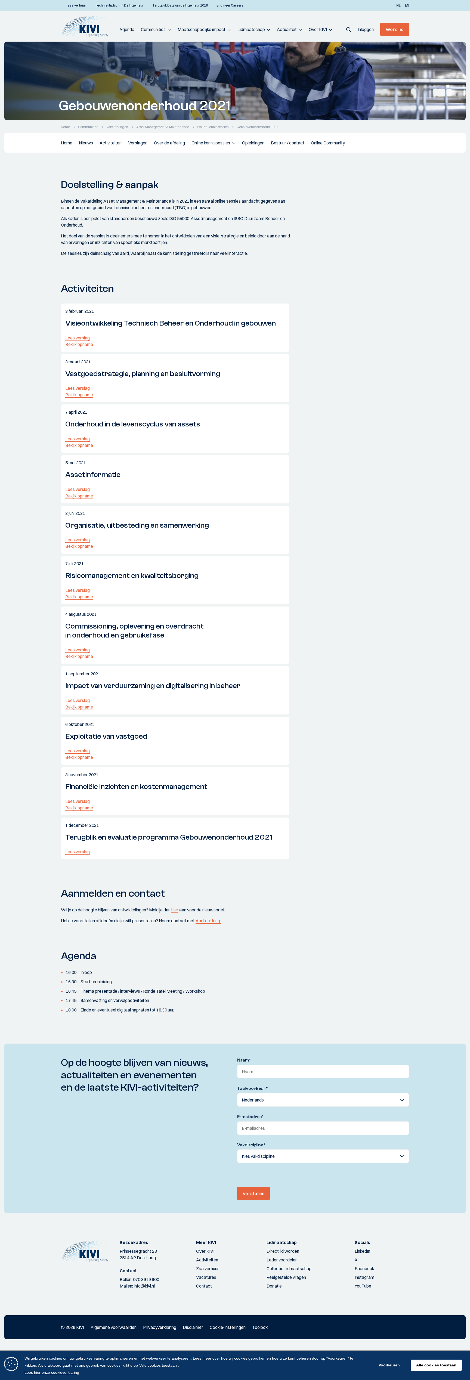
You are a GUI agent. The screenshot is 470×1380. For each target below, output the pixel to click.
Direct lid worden (283, 1251)
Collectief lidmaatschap (289, 1268)
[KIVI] (87, 26)
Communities (153, 29)
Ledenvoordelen (282, 1260)
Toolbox (260, 1327)
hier (174, 909)
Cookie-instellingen (228, 1327)
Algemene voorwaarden (114, 1327)
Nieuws (86, 143)
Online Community (328, 143)
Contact (204, 1286)
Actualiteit (287, 29)
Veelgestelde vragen (286, 1277)
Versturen (253, 1193)
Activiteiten (111, 143)
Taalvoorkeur (252, 1088)
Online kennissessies (210, 143)
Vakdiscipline (251, 1145)
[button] (348, 29)
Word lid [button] (395, 29)
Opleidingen (253, 143)
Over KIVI (318, 29)
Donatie (274, 1286)
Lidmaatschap (251, 29)
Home (66, 143)
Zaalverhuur (207, 1268)
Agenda (126, 29)
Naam (244, 1060)
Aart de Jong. (208, 920)
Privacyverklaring (159, 1327)
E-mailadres (250, 1116)
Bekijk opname (79, 344)
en (407, 5)
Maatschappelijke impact (201, 29)
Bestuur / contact (287, 143)
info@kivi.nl (144, 1286)
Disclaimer (193, 1327)
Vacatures (206, 1277)
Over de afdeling (169, 143)
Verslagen (137, 143)
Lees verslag (77, 338)
